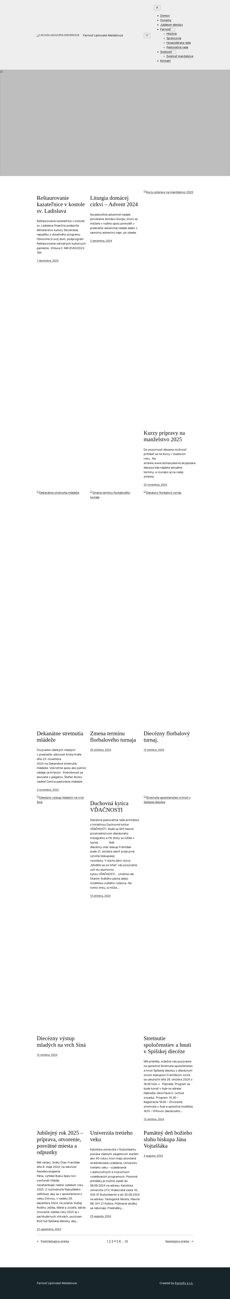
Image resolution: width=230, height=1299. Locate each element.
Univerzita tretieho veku (111, 1136)
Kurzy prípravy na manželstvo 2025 (164, 436)
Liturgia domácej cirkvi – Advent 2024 (114, 201)
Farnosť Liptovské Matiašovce (103, 35)
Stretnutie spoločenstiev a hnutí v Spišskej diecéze (167, 1044)
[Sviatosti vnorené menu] (174, 52)
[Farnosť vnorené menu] (173, 29)
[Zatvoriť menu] (157, 7)
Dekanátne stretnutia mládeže (60, 736)
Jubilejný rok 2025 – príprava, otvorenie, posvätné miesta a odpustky (60, 1142)
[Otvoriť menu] (147, 35)
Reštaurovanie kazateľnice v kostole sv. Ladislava (61, 204)
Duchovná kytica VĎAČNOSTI (109, 806)
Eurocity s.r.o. (184, 1283)
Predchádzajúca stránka (53, 1241)
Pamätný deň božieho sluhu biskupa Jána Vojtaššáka (168, 1139)
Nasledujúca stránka (179, 1241)
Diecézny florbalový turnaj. (167, 736)
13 (126, 1241)
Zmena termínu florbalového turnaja (113, 736)
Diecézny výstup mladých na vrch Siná (61, 1041)
